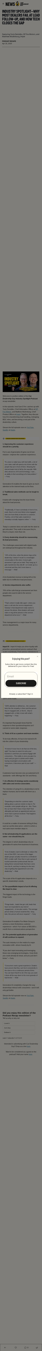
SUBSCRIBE (21, 683)
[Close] (37, 656)
